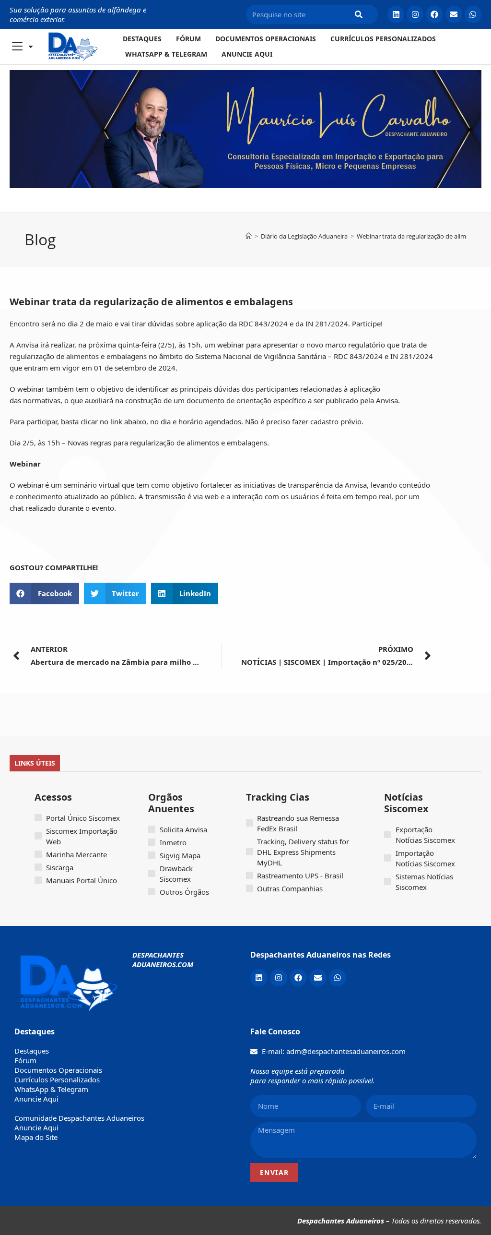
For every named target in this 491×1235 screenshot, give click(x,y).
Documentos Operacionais (265, 38)
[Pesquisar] (358, 14)
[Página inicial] (249, 236)
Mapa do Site (36, 1137)
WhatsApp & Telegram (166, 54)
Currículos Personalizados (383, 38)
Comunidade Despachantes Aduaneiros (79, 1118)
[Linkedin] (395, 14)
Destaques (142, 38)
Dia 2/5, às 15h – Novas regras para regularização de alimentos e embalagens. (139, 442)
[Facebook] (434, 14)
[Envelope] (453, 14)
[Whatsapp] (473, 14)
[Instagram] (415, 14)
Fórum (188, 38)
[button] (44, 593)
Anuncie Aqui (247, 54)
